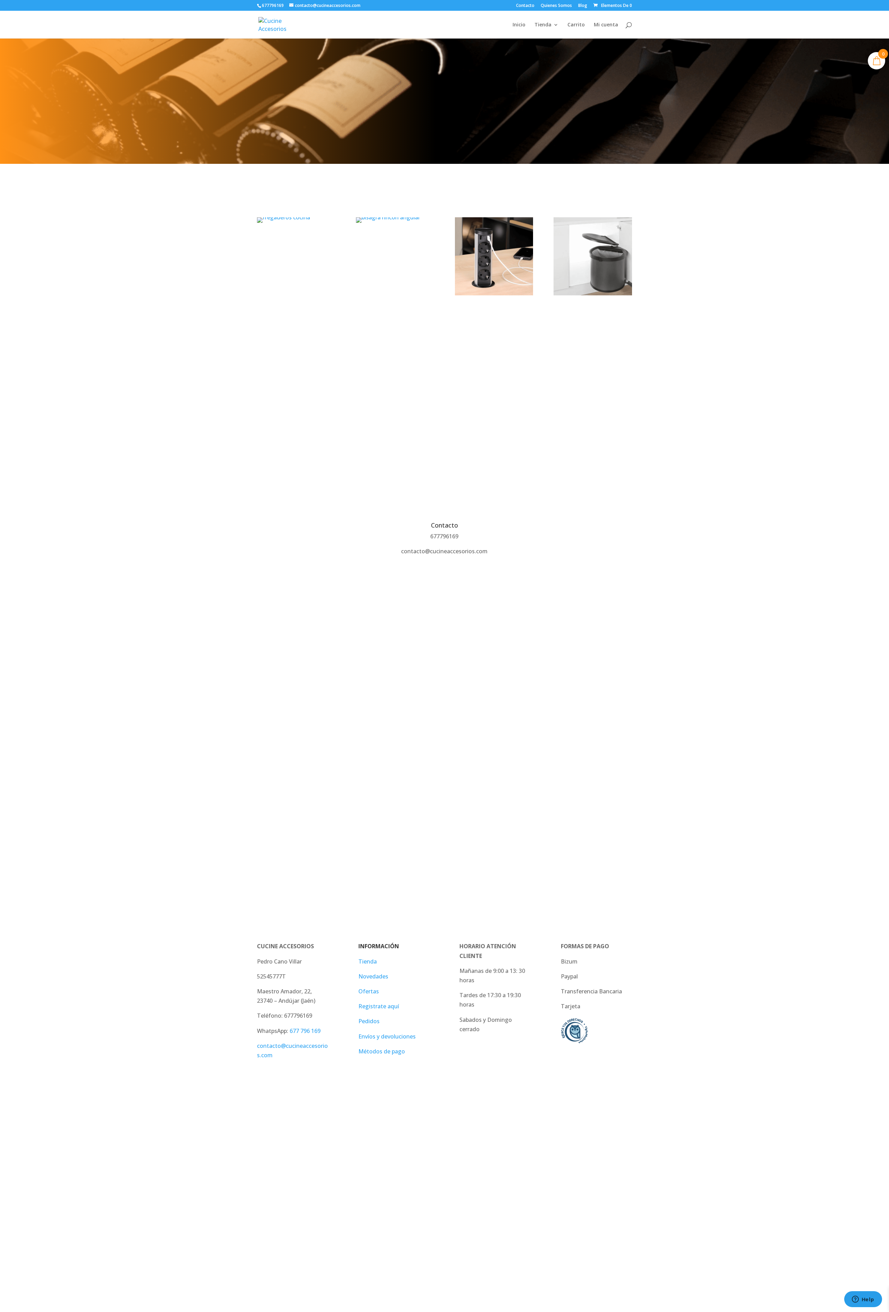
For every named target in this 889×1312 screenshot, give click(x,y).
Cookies (469, 1197)
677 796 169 (305, 1031)
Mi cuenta (606, 25)
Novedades (373, 976)
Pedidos (369, 1021)
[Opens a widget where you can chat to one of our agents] (863, 1300)
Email (264, 682)
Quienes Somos (556, 5)
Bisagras (395, 241)
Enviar (275, 780)
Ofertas (368, 991)
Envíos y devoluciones (387, 1036)
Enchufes (494, 314)
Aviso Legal (271, 1197)
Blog (582, 5)
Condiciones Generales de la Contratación (399, 1197)
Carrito (576, 25)
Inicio (519, 25)
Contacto (525, 5)
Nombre (268, 643)
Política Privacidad (315, 1197)
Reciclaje (592, 314)
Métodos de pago (381, 1051)
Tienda (542, 25)
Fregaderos (296, 241)
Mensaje (268, 720)
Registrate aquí (378, 1006)
